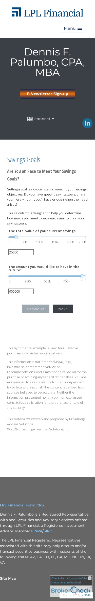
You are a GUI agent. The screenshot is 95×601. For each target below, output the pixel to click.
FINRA (36, 531)
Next (62, 309)
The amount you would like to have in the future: (43, 268)
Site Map (8, 578)
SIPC (48, 531)
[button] (73, 28)
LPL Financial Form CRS (22, 505)
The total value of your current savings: (42, 231)
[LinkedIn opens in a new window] (87, 127)
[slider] (47, 237)
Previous (35, 309)
